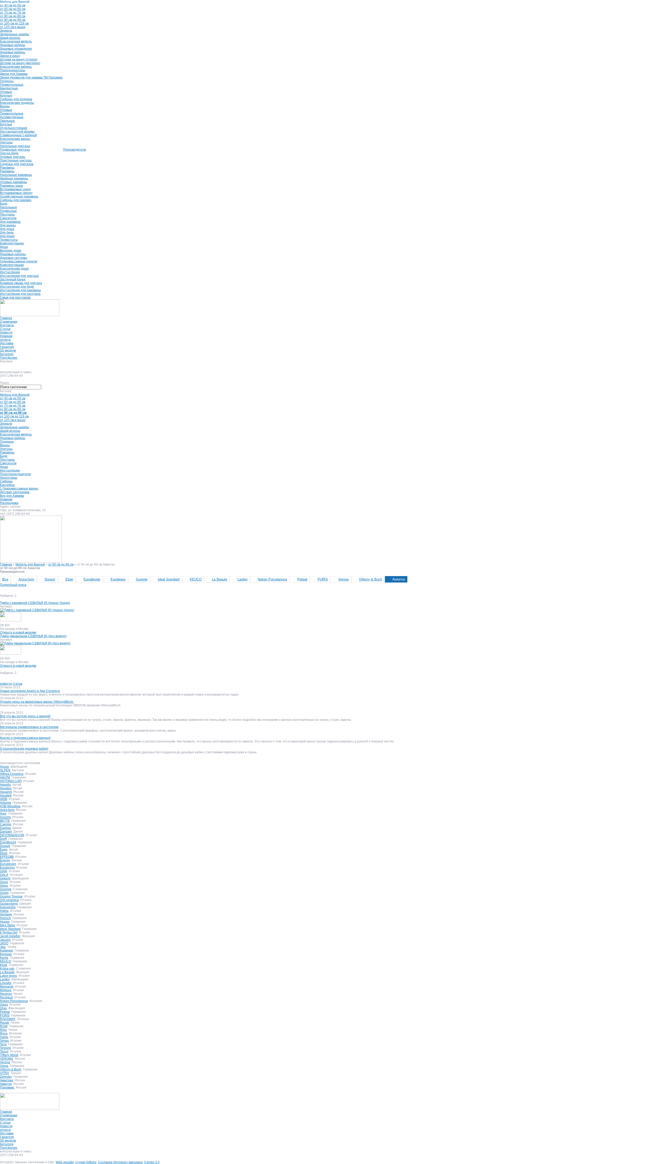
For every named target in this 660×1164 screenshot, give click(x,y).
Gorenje (141, 579)
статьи (17, 684)
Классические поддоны (17, 103)
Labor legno (8, 976)
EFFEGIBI (7, 857)
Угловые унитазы (12, 157)
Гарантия (7, 347)
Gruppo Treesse (11, 896)
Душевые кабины (12, 45)
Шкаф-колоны (10, 38)
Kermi (4, 958)
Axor (3, 813)
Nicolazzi (6, 997)
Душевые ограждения (16, 48)
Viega (4, 1066)
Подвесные (8, 211)
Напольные (8, 207)
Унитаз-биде (9, 153)
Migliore (5, 990)
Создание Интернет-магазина (120, 1162)
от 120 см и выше (13, 27)
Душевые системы (13, 258)
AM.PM (5, 777)
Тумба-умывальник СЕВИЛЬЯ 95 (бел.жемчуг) (33, 636)
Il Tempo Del (9, 932)
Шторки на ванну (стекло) (18, 59)
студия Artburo (85, 1162)
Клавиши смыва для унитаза (21, 283)
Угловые (6, 92)
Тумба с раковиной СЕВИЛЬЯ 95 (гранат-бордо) (35, 603)
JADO (4, 943)
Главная (6, 318)
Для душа (7, 229)
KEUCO (196, 579)
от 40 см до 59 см (12, 5)
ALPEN (5, 770)
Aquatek (6, 795)
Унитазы (6, 142)
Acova (4, 766)
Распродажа (9, 503)
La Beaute (219, 579)
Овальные (7, 121)
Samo (4, 1037)
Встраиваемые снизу (15, 189)
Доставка (6, 343)
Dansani (6, 831)
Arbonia (5, 802)
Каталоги (6, 354)
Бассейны (7, 485)
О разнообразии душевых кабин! (24, 748)
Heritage (6, 914)
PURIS (323, 579)
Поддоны (7, 81)
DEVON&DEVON (12, 835)
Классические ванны (15, 139)
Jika (3, 947)
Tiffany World (9, 1055)
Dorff (3, 839)
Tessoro (5, 1048)
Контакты (7, 325)
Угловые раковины (13, 182)
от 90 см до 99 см (12, 20)
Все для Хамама (12, 496)
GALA (4, 875)
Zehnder (6, 1077)
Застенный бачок (12, 279)
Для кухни (7, 236)
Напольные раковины (16, 175)
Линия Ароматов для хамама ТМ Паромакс (31, 77)
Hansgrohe (8, 907)
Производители (74, 149)
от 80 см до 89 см (12, 16)
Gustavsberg (9, 903)
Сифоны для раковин (15, 200)
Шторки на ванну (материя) (20, 63)
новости (6, 684)
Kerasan (6, 954)
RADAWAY (7, 1019)
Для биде (7, 232)
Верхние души (10, 250)
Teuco (4, 1051)
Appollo (5, 784)
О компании (8, 321)
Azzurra (5, 817)
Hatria (4, 911)
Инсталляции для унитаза (19, 276)
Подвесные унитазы (15, 149)
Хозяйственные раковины (19, 196)
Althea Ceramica (11, 774)
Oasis (4, 1004)
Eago (3, 849)
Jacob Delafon (10, 936)
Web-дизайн (65, 1162)
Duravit (50, 579)
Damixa (5, 828)
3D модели (8, 350)
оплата (5, 339)
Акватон (398, 579)
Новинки (6, 336)
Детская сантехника (14, 492)
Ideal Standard (168, 579)
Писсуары (7, 214)
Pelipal (302, 579)
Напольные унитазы (15, 146)
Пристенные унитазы (16, 160)
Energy (5, 860)
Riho (3, 1030)
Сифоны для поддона (16, 99)
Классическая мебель (16, 41)
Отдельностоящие (13, 128)
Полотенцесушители (15, 474)
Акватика (6, 1080)
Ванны (5, 106)
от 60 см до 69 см (12, 9)
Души (4, 247)
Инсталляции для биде (17, 286)
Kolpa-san (7, 968)
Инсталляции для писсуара (20, 294)
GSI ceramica (9, 900)
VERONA (6, 1058)
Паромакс (7, 1087)
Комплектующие (12, 243)
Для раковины (10, 222)
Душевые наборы (13, 254)
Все (5, 579)
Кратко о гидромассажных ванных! (25, 738)
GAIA (3, 871)
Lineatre (6, 983)
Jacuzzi (5, 940)
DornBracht (8, 842)
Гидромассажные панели (18, 261)
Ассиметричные (11, 117)
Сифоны (6, 481)
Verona (343, 579)
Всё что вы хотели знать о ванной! (25, 716)
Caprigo (5, 824)
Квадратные (9, 88)
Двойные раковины (14, 178)
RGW (3, 1026)
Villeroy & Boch (370, 579)
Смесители (8, 218)
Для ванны (8, 225)
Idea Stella (7, 925)
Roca (3, 1033)
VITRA (4, 1073)
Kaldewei (6, 950)
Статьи (5, 329)
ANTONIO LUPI (11, 781)
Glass (4, 885)
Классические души (14, 268)
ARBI (3, 799)
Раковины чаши (11, 185)
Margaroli (6, 986)
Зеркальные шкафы (14, 34)
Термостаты (9, 240)
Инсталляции (10, 272)
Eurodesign (92, 579)
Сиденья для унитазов (16, 164)
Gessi (4, 882)
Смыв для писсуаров (15, 297)
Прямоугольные (11, 85)
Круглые (6, 95)
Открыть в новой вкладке (18, 632)
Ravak (4, 1022)
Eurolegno (118, 579)
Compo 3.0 (152, 1162)
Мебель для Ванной (14, 2)
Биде (3, 204)
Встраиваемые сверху (16, 193)
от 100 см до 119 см (14, 23)
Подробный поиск (13, 585)
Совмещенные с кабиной (18, 135)
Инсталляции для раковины (20, 290)
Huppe (5, 921)
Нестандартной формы (17, 131)
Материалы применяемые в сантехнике (29, 727)
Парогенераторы (12, 70)
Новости (6, 332)
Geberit (5, 878)
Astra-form (26, 579)
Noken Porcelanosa (272, 579)
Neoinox (6, 994)
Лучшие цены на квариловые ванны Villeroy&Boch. (37, 702)
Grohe (4, 893)
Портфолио (8, 358)
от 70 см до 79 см (12, 12)
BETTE (5, 821)
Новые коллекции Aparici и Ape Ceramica (30, 691)
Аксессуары (8, 478)
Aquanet (6, 792)
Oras (3, 1008)
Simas (4, 1040)
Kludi (3, 965)
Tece (3, 1044)
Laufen (242, 579)
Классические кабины (16, 67)
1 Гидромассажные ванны (19, 488)
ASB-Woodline (10, 806)
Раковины (7, 167)
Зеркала (6, 30)
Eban (69, 579)
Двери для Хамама (14, 74)
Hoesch (5, 918)
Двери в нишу (10, 56)
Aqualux (6, 788)
